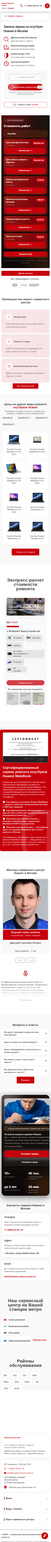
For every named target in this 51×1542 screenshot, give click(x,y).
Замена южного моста (17, 219)
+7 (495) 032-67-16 (33, 6)
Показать (25, 1080)
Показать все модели (25, 552)
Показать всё (25, 254)
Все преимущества (25, 386)
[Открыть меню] (47, 5)
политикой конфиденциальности (29, 93)
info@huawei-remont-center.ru (20, 1276)
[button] (20, 960)
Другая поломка (25, 273)
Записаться (24, 150)
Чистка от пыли (14, 236)
